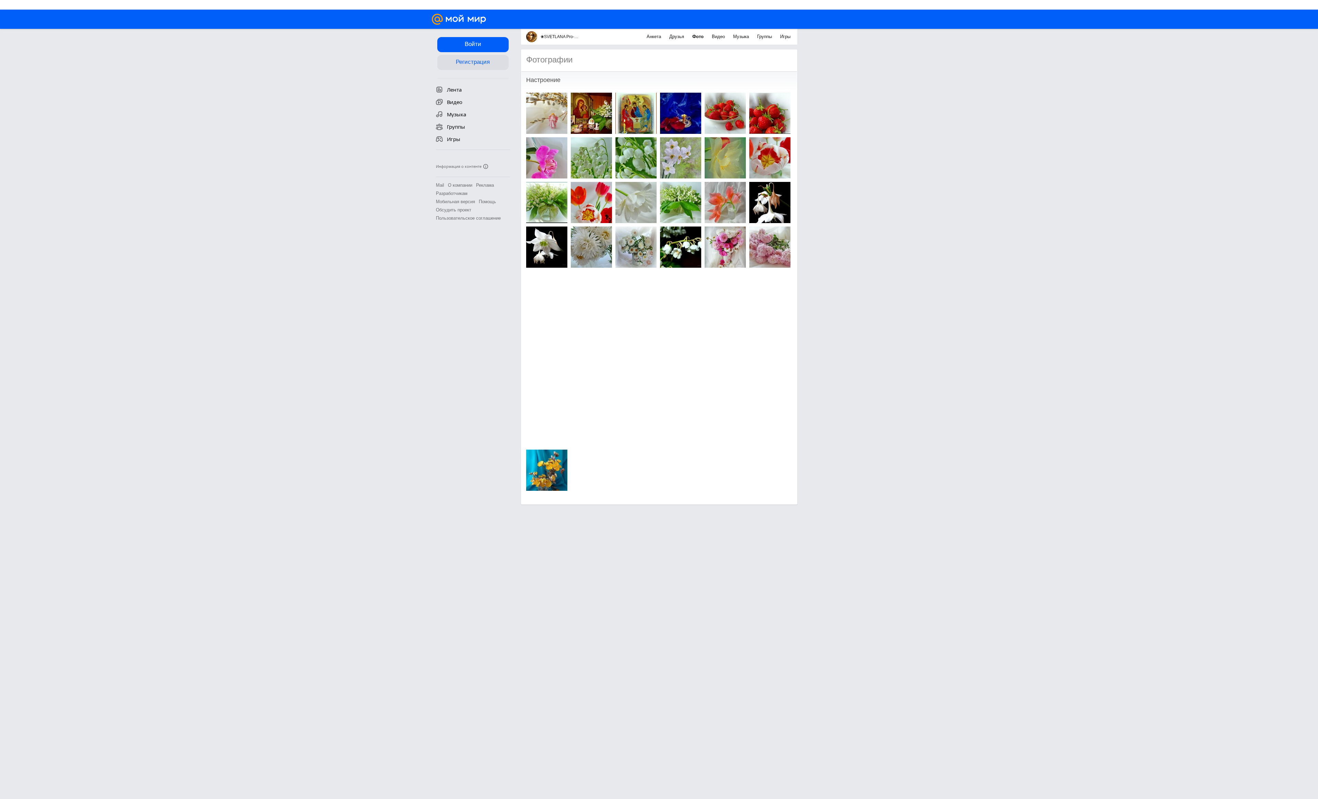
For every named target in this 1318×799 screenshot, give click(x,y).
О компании (460, 185)
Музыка (741, 36)
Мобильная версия (455, 201)
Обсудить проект (453, 209)
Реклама (485, 185)
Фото (698, 36)
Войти (473, 44)
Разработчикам (451, 193)
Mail (440, 185)
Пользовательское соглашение (468, 218)
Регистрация (473, 62)
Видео (719, 36)
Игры (785, 36)
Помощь (487, 201)
